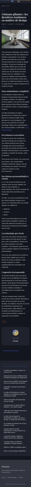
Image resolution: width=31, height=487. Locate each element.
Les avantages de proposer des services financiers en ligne (15, 424)
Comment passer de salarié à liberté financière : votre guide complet (14, 406)
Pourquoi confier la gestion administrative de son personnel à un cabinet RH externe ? (14, 430)
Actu (8, 6)
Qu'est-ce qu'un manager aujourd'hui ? (15, 451)
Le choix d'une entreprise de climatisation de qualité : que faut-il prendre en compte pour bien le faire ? (15, 417)
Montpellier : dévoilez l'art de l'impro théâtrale (14, 387)
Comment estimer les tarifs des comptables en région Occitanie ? (13, 442)
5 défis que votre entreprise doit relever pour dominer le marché (15, 411)
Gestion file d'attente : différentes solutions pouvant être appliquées (13, 437)
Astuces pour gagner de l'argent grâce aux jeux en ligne (14, 400)
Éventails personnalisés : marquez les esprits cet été (15, 371)
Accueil (3, 6)
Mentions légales (12, 477)
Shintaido (5, 466)
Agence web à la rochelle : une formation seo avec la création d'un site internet (15, 382)
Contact (21, 477)
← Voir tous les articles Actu (10, 350)
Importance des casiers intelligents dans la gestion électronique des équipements (15, 376)
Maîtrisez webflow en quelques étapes (15, 447)
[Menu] (18, 1)
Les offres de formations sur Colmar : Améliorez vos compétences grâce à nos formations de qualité (15, 394)
